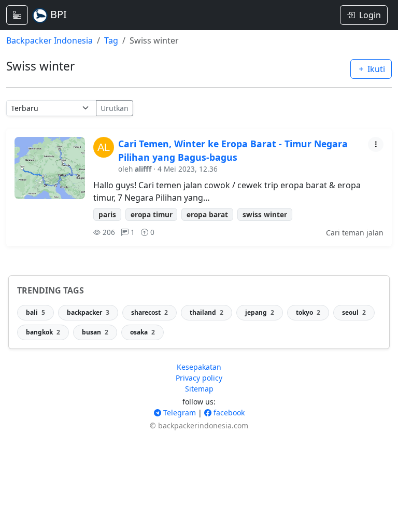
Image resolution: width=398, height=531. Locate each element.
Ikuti (375, 69)
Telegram (178, 412)
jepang (259, 312)
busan (95, 332)
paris (107, 214)
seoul (354, 312)
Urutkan (115, 108)
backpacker (88, 312)
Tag (111, 40)
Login (370, 15)
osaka (142, 332)
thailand (206, 312)
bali (35, 312)
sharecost (149, 312)
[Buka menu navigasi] (17, 15)
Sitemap (199, 389)
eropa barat (207, 214)
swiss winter (265, 214)
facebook (228, 412)
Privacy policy (199, 378)
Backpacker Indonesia (49, 40)
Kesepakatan (199, 367)
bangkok (43, 332)
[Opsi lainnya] (375, 144)
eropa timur (152, 214)
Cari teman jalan (354, 232)
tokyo (308, 312)
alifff (143, 169)
